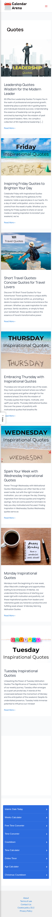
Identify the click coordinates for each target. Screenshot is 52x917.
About (26, 898)
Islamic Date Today (26, 809)
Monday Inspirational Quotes (20, 575)
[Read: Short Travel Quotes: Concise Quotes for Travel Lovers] (26, 251)
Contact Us (26, 904)
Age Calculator (26, 867)
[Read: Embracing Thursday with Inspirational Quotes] (26, 349)
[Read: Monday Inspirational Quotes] (26, 546)
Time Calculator (26, 850)
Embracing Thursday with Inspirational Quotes (24, 379)
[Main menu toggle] (46, 6)
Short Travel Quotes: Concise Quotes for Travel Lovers (24, 282)
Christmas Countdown (26, 875)
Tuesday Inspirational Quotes (21, 673)
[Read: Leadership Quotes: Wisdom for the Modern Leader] (26, 57)
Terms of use (26, 901)
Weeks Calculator (26, 817)
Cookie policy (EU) (26, 907)
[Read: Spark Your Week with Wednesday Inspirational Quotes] (26, 444)
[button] (2, 418)
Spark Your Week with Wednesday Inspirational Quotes (23, 475)
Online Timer (26, 858)
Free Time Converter (26, 825)
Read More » (9, 127)
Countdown (26, 842)
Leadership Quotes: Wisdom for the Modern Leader (22, 89)
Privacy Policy (26, 911)
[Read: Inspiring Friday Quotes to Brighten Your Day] (26, 156)
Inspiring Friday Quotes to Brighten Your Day (24, 185)
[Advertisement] (26, 766)
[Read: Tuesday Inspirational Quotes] (26, 644)
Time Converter (26, 834)
